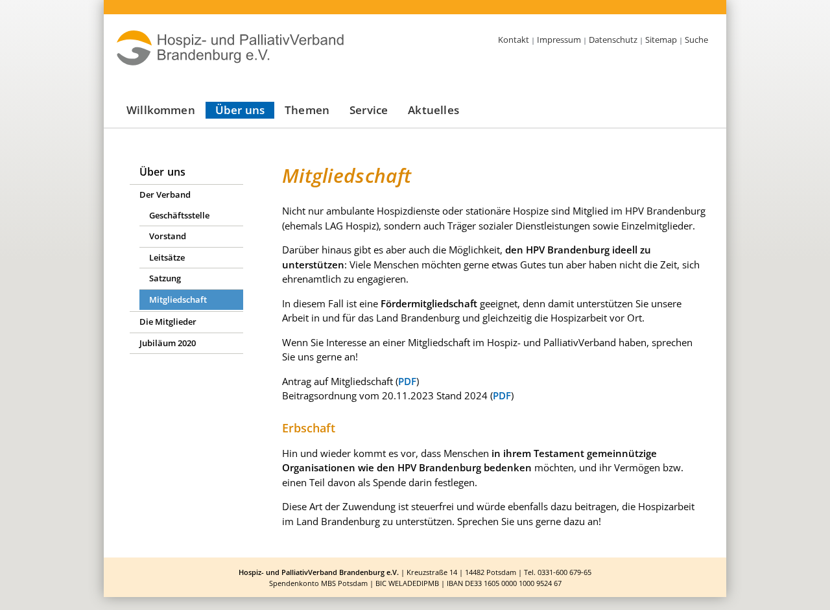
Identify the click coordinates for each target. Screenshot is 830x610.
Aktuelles (433, 109)
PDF (407, 381)
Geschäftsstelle (179, 215)
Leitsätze (167, 257)
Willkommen (160, 109)
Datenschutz (613, 39)
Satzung (165, 278)
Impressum (559, 39)
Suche (696, 39)
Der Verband (165, 194)
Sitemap (661, 39)
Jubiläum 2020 (167, 343)
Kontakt (513, 39)
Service (369, 109)
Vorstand (167, 236)
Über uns (240, 109)
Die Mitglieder (167, 321)
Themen (307, 109)
